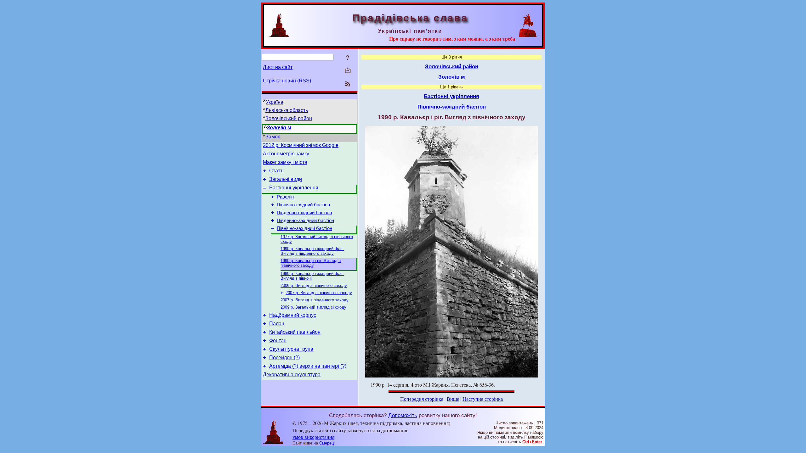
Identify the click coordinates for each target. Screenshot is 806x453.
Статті (276, 170)
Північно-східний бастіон (303, 204)
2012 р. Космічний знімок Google (300, 145)
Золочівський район (288, 118)
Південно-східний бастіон (304, 212)
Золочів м (279, 127)
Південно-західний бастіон (305, 220)
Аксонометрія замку (286, 153)
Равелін (285, 196)
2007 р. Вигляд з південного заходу (315, 300)
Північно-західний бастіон (304, 228)
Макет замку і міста (285, 162)
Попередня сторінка (421, 398)
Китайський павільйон (295, 332)
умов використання (313, 436)
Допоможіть (402, 415)
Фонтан (278, 340)
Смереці (327, 443)
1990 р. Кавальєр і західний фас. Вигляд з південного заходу (312, 251)
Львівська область (286, 110)
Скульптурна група (291, 349)
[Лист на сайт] (347, 70)
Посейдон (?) (284, 357)
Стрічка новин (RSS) (287, 80)
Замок (272, 136)
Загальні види (285, 179)
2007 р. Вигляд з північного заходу (319, 292)
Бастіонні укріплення (293, 187)
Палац (276, 323)
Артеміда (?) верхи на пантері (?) (307, 366)
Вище (453, 398)
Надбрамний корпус (292, 315)
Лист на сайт (277, 67)
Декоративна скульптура (292, 374)
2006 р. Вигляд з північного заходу (314, 285)
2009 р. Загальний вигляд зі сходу (313, 307)
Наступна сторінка (483, 398)
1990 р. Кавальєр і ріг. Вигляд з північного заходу (311, 263)
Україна (274, 102)
